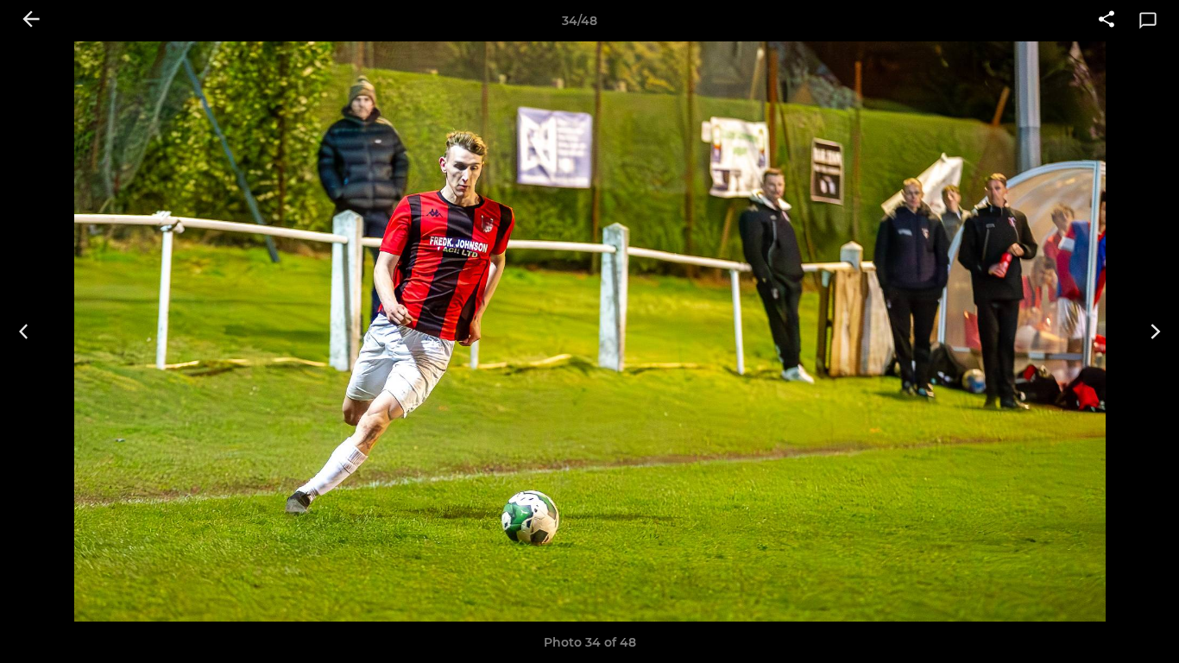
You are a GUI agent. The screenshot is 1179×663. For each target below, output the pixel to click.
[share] (1106, 21)
